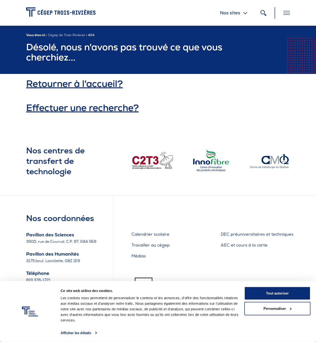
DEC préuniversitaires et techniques (257, 234)
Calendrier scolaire (150, 234)
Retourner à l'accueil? (74, 84)
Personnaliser (274, 308)
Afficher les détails (76, 333)
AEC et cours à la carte (244, 245)
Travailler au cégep (150, 245)
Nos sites (230, 13)
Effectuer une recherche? (82, 108)
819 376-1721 (38, 280)
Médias (138, 256)
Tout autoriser (277, 293)
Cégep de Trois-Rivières (66, 35)
